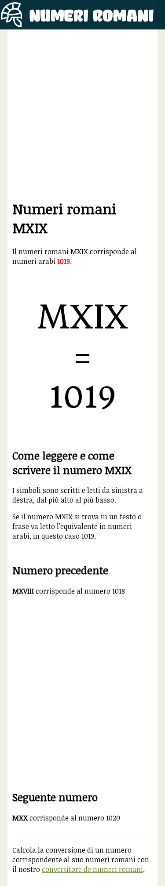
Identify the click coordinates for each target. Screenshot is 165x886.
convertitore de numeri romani (92, 869)
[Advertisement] (82, 116)
